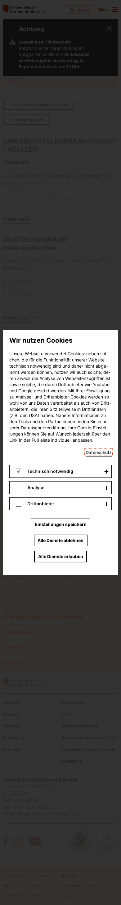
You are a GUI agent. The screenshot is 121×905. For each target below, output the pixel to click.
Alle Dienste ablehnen (60, 540)
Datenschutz (99, 452)
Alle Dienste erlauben (60, 556)
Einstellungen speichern (61, 524)
